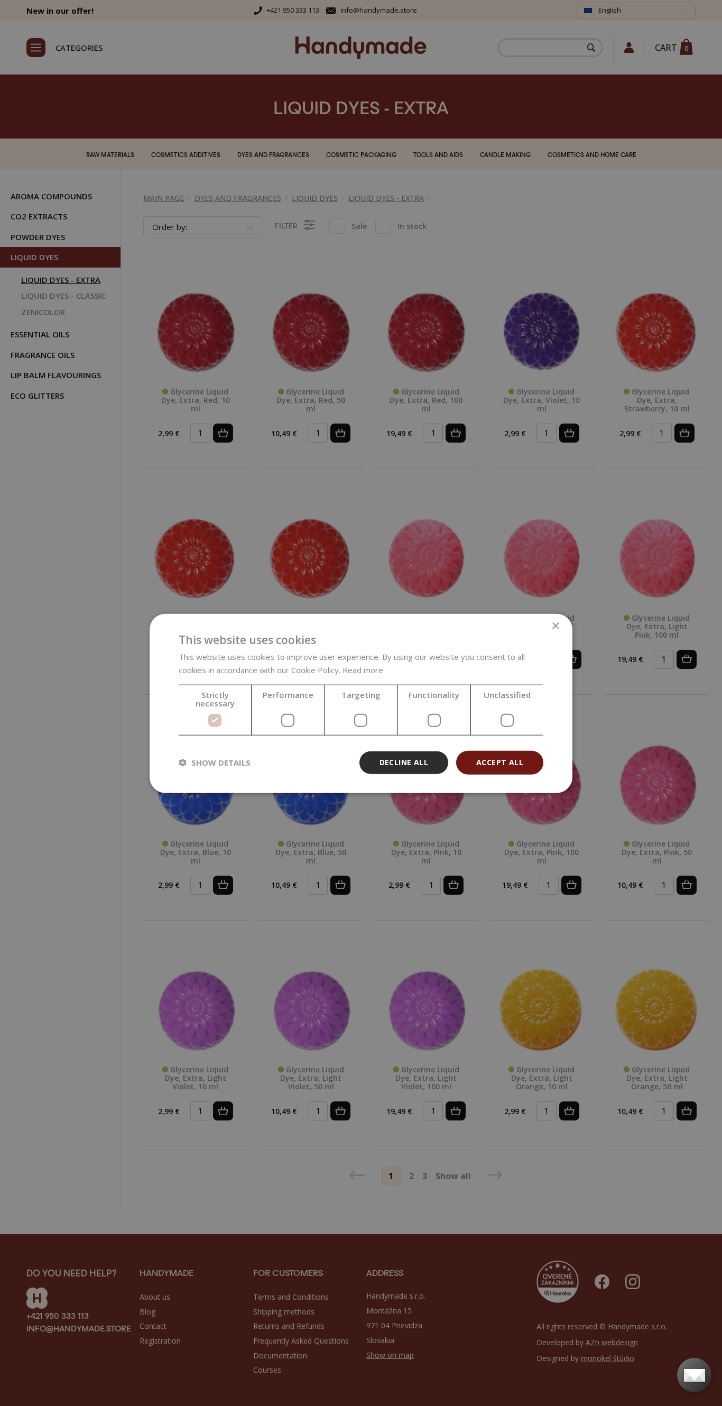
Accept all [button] (499, 762)
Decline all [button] (403, 762)
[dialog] (361, 703)
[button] (215, 762)
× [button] (555, 626)
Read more (363, 669)
